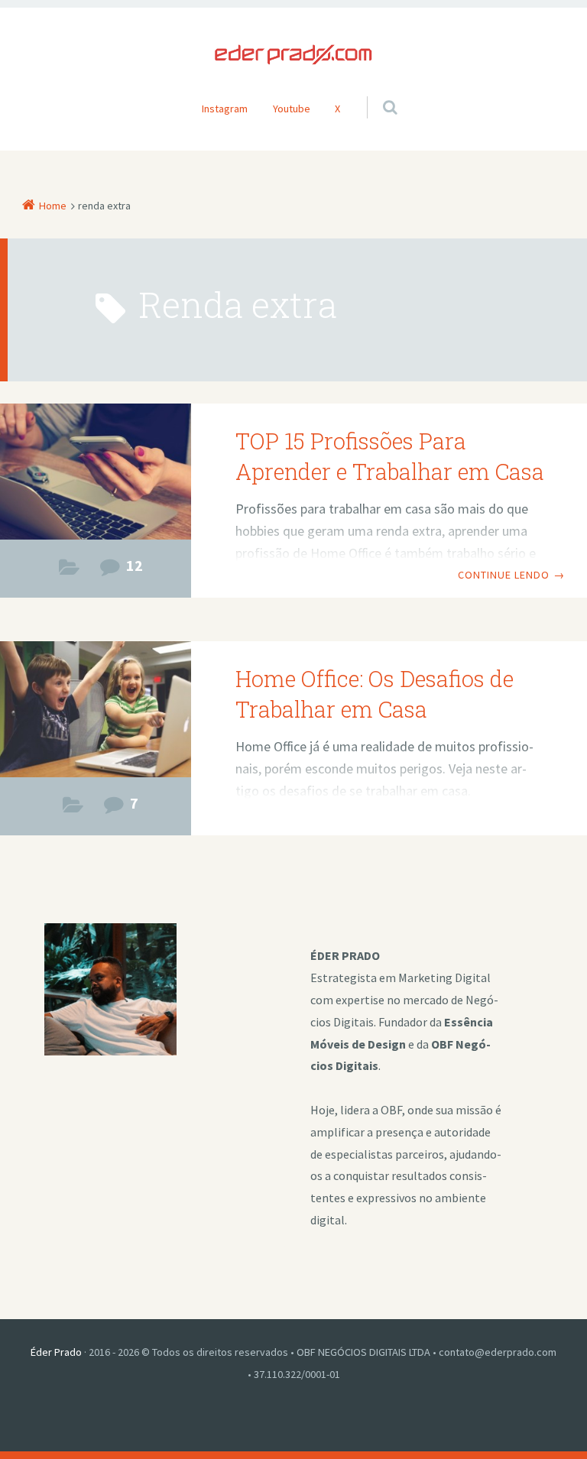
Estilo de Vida (69, 571)
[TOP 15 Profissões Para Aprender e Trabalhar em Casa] (95, 473)
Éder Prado (56, 1352)
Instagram (225, 108)
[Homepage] (293, 54)
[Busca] (376, 91)
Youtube (291, 108)
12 (134, 565)
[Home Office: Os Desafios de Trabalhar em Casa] (95, 710)
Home (52, 205)
